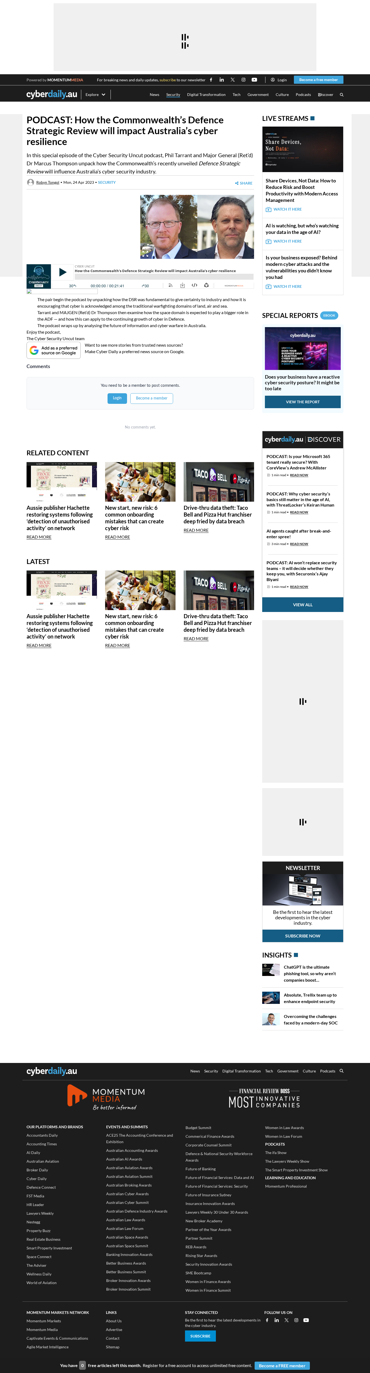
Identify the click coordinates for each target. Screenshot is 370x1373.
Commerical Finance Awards (210, 1136)
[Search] (341, 94)
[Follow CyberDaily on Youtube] (254, 79)
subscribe (168, 80)
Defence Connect (41, 1187)
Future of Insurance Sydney (208, 1194)
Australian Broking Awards (129, 1185)
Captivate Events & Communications (57, 1338)
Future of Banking (201, 1168)
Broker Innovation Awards (128, 1280)
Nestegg (33, 1222)
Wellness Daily (39, 1274)
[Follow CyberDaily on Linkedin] (221, 79)
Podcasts (303, 94)
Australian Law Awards (125, 1219)
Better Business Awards (126, 1263)
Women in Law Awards (284, 1127)
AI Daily (33, 1152)
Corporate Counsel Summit (209, 1145)
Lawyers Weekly (40, 1213)
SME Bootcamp (198, 1273)
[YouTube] (306, 1320)
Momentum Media (42, 1329)
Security (173, 94)
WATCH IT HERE (288, 209)
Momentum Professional (286, 1186)
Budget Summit (198, 1127)
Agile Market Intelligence (48, 1347)
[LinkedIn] (277, 1320)
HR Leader (35, 1204)
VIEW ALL (303, 604)
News (154, 94)
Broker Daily (37, 1170)
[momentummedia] (106, 1098)
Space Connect (39, 1256)
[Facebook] (267, 1320)
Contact (112, 1338)
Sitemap (112, 1347)
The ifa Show (276, 1152)
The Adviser (37, 1265)
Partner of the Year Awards (208, 1229)
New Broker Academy (204, 1221)
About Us (114, 1321)
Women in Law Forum (283, 1136)
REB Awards (196, 1247)
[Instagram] (296, 1320)
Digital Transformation (206, 94)
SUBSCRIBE (200, 1336)
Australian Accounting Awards (132, 1150)
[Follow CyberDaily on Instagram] (243, 79)
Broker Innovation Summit (128, 1289)
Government (258, 94)
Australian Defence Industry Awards (136, 1211)
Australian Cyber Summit (127, 1202)
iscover (325, 94)
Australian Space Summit (127, 1245)
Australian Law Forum (125, 1228)
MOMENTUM (65, 80)
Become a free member (318, 79)
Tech (237, 94)
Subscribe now (302, 935)
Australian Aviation (43, 1161)
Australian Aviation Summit (129, 1176)
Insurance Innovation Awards (210, 1203)
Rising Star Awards (201, 1255)
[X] (286, 1320)
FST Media (35, 1196)
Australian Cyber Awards (127, 1193)
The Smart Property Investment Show (296, 1170)
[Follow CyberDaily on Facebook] (211, 79)
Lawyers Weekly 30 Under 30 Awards (217, 1212)
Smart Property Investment (49, 1248)
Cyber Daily (37, 1178)
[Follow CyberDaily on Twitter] (232, 79)
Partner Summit (199, 1238)
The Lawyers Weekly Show (287, 1161)
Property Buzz (38, 1230)
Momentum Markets (44, 1321)
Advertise (114, 1329)
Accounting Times (42, 1144)
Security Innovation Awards (209, 1264)
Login (282, 80)
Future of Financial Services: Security (217, 1186)
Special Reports (298, 315)
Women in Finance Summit (208, 1290)
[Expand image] (145, 254)
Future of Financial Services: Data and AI (220, 1177)
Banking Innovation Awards (129, 1254)
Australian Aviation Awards (129, 1167)
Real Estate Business (43, 1239)
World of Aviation (42, 1282)
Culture (282, 94)
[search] (341, 1071)
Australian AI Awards (124, 1159)
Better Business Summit (126, 1271)
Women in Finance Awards (208, 1281)
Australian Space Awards (127, 1237)
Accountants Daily (42, 1135)
